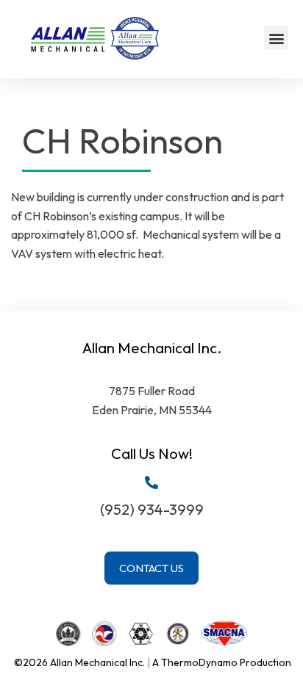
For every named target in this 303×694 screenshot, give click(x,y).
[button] (276, 38)
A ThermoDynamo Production (221, 662)
